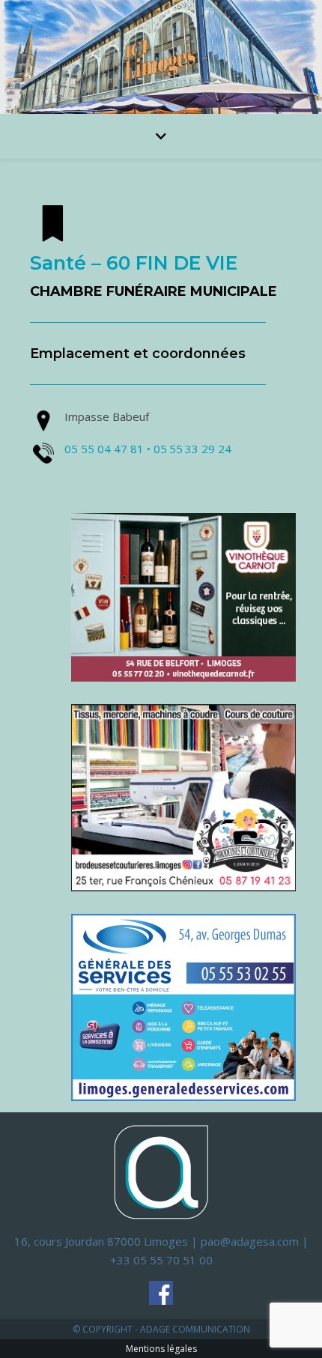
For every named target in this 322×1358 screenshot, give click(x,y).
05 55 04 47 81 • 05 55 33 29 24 (147, 448)
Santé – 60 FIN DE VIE (133, 263)
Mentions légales (161, 1348)
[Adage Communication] (161, 1171)
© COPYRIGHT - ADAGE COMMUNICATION (161, 1329)
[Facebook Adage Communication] (160, 1293)
